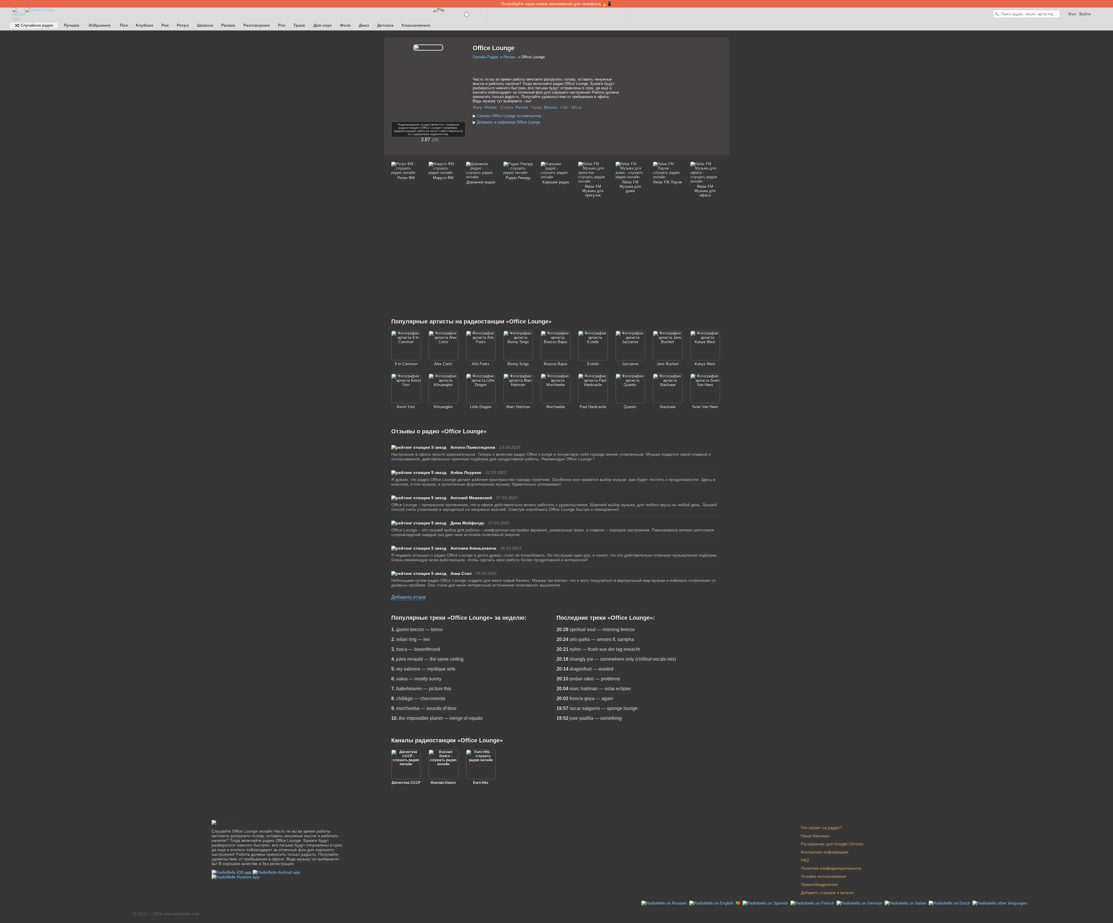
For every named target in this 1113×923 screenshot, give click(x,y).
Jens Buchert (667, 364)
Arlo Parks (481, 364)
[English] (711, 902)
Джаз (364, 25)
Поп (124, 25)
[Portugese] (738, 902)
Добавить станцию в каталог (827, 892)
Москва (550, 107)
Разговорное (256, 25)
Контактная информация (824, 852)
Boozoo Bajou (555, 364)
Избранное (100, 25)
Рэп (281, 25)
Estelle (593, 364)
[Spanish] (766, 902)
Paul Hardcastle (593, 407)
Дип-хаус (322, 25)
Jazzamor (630, 364)
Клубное (144, 25)
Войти (1085, 14)
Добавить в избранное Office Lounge (508, 122)
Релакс (228, 25)
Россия (521, 107)
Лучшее (71, 25)
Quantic (630, 407)
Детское (385, 25)
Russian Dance (443, 783)
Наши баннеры (815, 835)
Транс (299, 25)
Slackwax (668, 407)
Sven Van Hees (705, 407)
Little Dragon (480, 407)
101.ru (576, 107)
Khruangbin (443, 407)
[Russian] (664, 902)
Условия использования (823, 876)
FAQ (805, 860)
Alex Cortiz (443, 364)
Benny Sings (518, 364)
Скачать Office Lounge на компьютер (509, 116)
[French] (812, 902)
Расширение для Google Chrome (832, 844)
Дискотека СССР (406, 783)
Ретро (183, 25)
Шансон (205, 25)
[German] (859, 902)
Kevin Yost (406, 407)
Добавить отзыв (408, 597)
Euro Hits (480, 783)
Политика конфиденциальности (831, 868)
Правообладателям (819, 884)
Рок (165, 25)
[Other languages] (999, 902)
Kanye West (705, 364)
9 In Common (406, 364)
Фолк (345, 25)
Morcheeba (555, 407)
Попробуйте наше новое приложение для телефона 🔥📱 (556, 3)
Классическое (416, 25)
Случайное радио (36, 25)
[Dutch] (950, 902)
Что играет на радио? (821, 827)
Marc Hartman (518, 407)
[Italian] (906, 902)
